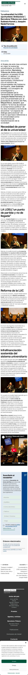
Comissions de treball (14, 634)
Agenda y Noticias (14, 602)
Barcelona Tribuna (14, 605)
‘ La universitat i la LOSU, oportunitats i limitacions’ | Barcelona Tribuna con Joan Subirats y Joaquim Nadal (21, 571)
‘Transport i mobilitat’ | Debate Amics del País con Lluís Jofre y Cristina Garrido (7, 569)
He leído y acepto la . (12, 525)
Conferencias (14, 625)
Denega (14, 665)
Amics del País (5, 60)
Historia (14, 600)
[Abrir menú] (25, 3)
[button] (26, 642)
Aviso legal (18, 673)
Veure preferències (14, 669)
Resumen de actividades (10, 48)
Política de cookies (11, 673)
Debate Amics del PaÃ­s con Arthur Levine (12, 550)
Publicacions (14, 629)
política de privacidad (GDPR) (12, 525)
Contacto (14, 607)
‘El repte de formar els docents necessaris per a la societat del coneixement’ (11, 545)
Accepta (14, 661)
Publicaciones (5, 11)
